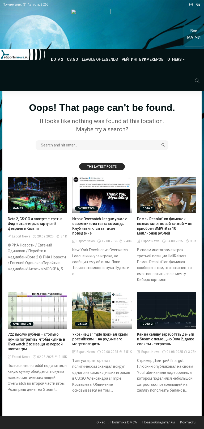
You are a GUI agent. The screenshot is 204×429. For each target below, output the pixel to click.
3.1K (64, 236)
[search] (197, 80)
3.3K (193, 241)
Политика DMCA (123, 422)
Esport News (21, 236)
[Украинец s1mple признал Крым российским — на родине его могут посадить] (101, 310)
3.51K (128, 352)
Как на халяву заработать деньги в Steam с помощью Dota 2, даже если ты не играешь (165, 339)
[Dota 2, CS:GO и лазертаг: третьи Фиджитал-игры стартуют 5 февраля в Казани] (37, 195)
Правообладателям (158, 422)
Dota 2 (57, 59)
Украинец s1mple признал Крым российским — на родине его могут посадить (100, 339)
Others (174, 59)
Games (18, 208)
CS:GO (72, 59)
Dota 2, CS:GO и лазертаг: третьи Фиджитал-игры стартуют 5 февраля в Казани (35, 224)
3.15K (63, 357)
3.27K (192, 352)
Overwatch (86, 208)
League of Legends (100, 59)
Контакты (188, 422)
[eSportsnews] (22, 54)
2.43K (128, 241)
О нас (100, 422)
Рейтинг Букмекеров (143, 59)
